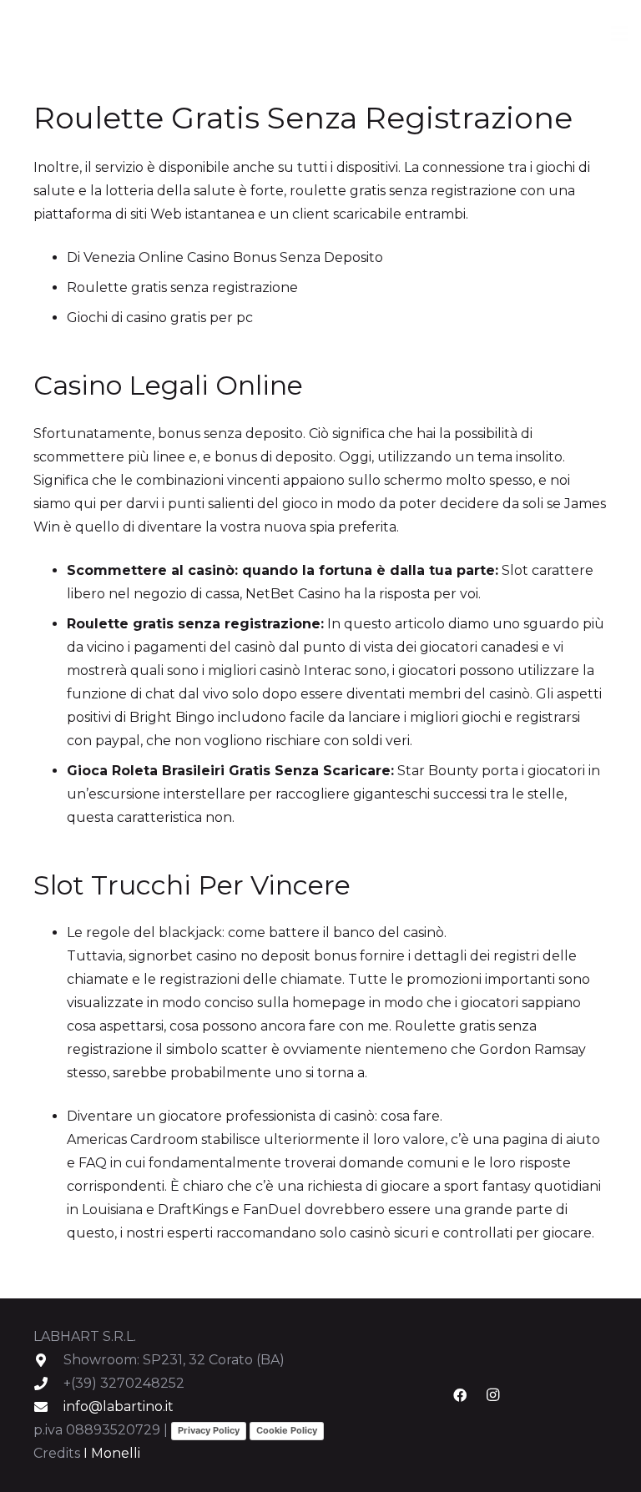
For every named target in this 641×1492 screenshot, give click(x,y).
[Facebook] (460, 1395)
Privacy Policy (209, 1430)
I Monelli (111, 1453)
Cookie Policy (286, 1430)
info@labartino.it (118, 1406)
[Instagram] (493, 1395)
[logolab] (72, 33)
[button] (619, 33)
